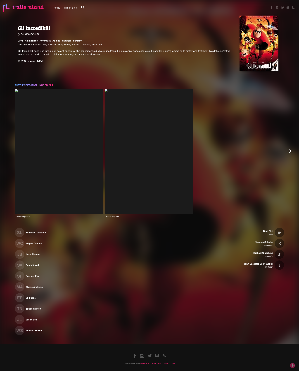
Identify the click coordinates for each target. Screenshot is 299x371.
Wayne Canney (34, 243)
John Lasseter (251, 263)
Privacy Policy (157, 363)
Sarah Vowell (32, 265)
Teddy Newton (33, 308)
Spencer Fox (32, 276)
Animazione (31, 40)
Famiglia (66, 40)
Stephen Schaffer (264, 241)
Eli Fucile (31, 297)
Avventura (45, 40)
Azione (56, 40)
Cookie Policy (145, 363)
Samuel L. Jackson (36, 232)
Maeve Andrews (34, 286)
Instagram (142, 352)
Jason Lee (31, 319)
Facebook (134, 352)
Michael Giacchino (263, 252)
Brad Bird (268, 231)
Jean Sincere (33, 254)
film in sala (70, 7)
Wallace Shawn (34, 330)
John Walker (266, 263)
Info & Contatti (169, 363)
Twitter (149, 352)
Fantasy (77, 40)
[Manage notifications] (292, 365)
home (57, 7)
